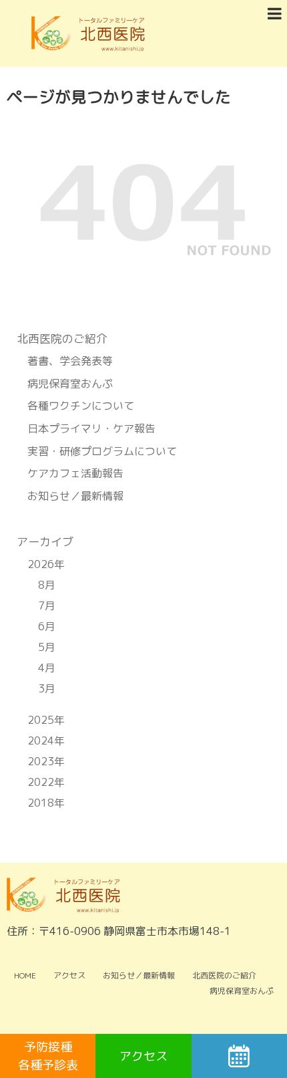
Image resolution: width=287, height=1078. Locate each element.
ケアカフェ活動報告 (75, 473)
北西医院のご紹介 (224, 975)
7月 (46, 605)
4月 (46, 667)
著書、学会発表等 (70, 361)
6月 (46, 626)
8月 (46, 584)
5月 (46, 647)
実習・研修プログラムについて (102, 451)
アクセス (69, 975)
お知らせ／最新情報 (75, 496)
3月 (46, 688)
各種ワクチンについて (80, 405)
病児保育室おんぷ (70, 383)
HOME (25, 975)
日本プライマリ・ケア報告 (91, 428)
